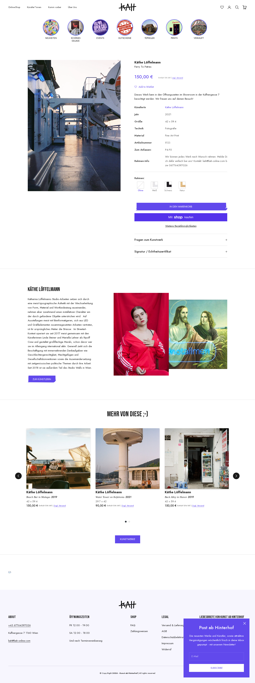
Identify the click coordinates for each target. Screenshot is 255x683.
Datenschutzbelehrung (174, 637)
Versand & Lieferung (173, 625)
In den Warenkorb (181, 206)
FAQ (132, 625)
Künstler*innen (34, 7)
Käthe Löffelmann (147, 62)
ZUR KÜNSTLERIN (42, 379)
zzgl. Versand (177, 77)
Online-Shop (14, 7)
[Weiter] (236, 476)
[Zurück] (18, 476)
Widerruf (166, 649)
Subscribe (217, 668)
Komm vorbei (54, 7)
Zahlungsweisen (139, 631)
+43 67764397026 (19, 625)
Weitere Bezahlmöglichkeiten (181, 226)
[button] (144, 86)
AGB (164, 631)
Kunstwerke (127, 539)
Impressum (167, 643)
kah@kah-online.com (19, 641)
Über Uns (72, 7)
